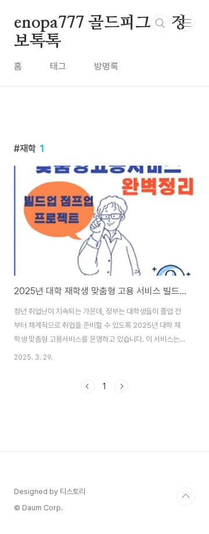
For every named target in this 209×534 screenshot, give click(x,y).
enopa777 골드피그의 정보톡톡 (100, 23)
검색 (160, 23)
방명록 (106, 66)
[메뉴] (186, 22)
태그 (58, 66)
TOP (185, 496)
